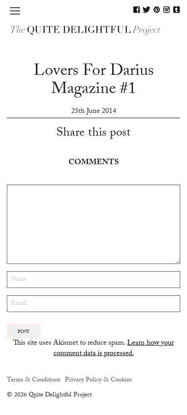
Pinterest (157, 9)
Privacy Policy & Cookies (98, 380)
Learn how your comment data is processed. (114, 348)
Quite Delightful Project (93, 30)
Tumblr (176, 9)
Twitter (147, 9)
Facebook (137, 9)
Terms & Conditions (33, 380)
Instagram (166, 9)
